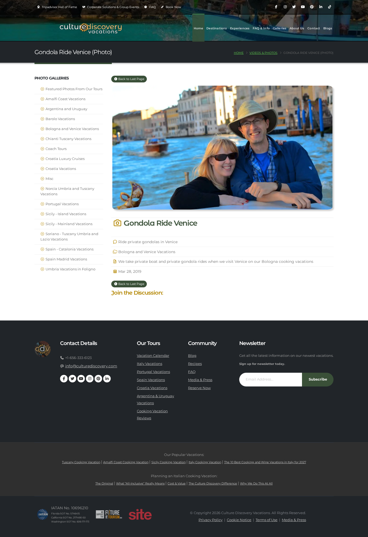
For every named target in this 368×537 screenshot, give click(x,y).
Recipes (195, 364)
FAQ (152, 7)
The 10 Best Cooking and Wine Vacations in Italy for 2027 (265, 462)
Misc (49, 179)
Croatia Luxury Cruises (65, 159)
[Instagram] (285, 7)
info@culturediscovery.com (91, 366)
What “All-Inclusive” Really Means (140, 483)
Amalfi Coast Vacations (65, 99)
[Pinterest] (311, 7)
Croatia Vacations (60, 169)
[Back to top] (358, 531)
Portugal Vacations (62, 204)
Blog (192, 356)
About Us (297, 28)
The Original (104, 483)
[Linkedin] (320, 7)
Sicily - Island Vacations (65, 214)
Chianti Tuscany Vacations (68, 139)
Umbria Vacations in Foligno (70, 269)
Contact (313, 28)
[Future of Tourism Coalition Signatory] (109, 514)
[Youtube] (303, 7)
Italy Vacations (149, 364)
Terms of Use (266, 520)
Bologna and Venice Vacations (72, 129)
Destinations (216, 28)
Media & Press (200, 380)
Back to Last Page (130, 79)
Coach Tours (56, 149)
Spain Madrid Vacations (66, 259)
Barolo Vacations (60, 119)
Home (198, 28)
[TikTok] (329, 7)
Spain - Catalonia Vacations (69, 249)
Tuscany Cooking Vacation (81, 462)
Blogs (327, 28)
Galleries (280, 28)
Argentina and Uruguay (66, 109)
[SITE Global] (140, 514)
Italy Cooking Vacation (205, 462)
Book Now (173, 7)
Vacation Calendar (153, 356)
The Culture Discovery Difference (213, 483)
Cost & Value (177, 483)
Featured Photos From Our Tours (73, 89)
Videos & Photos (263, 53)
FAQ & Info (261, 28)
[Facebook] (276, 7)
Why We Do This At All (256, 483)
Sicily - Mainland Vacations (68, 224)
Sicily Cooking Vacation (168, 462)
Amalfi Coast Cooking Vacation (125, 462)
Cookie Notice (239, 520)
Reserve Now (199, 388)
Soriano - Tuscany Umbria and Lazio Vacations (69, 236)
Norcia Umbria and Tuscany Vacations (67, 191)
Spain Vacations (151, 380)
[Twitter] (294, 7)
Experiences (239, 28)
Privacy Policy (211, 520)
